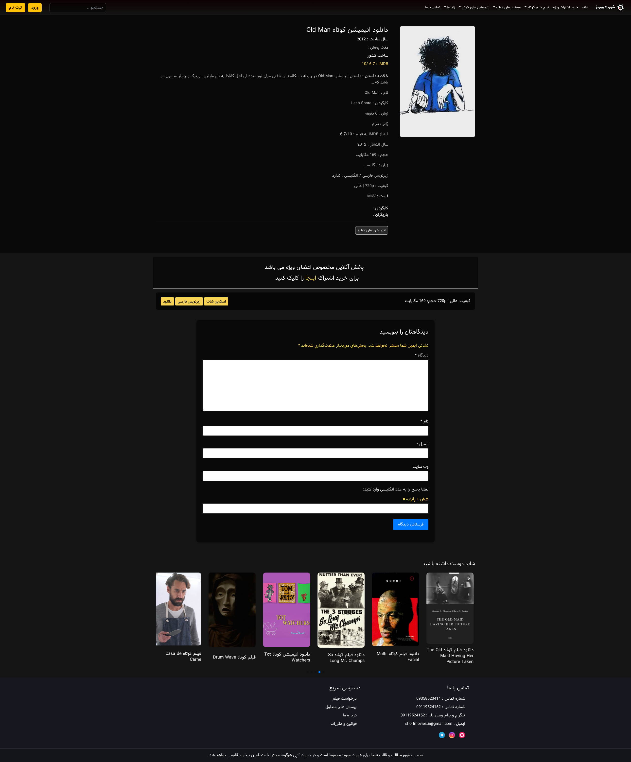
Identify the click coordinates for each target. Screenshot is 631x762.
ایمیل (422, 444)
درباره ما (350, 715)
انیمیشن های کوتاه (475, 7)
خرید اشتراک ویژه (565, 7)
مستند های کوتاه (508, 7)
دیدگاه (421, 355)
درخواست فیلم (345, 698)
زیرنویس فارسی (189, 302)
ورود (34, 7)
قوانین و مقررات (344, 723)
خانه (585, 7)
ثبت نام (15, 7)
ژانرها (451, 7)
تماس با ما (432, 7)
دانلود (167, 302)
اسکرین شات (216, 302)
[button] (323, 672)
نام (424, 421)
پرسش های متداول (341, 707)
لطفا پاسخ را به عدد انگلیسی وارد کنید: (395, 489)
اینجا (310, 278)
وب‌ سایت (420, 467)
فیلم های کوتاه (538, 7)
